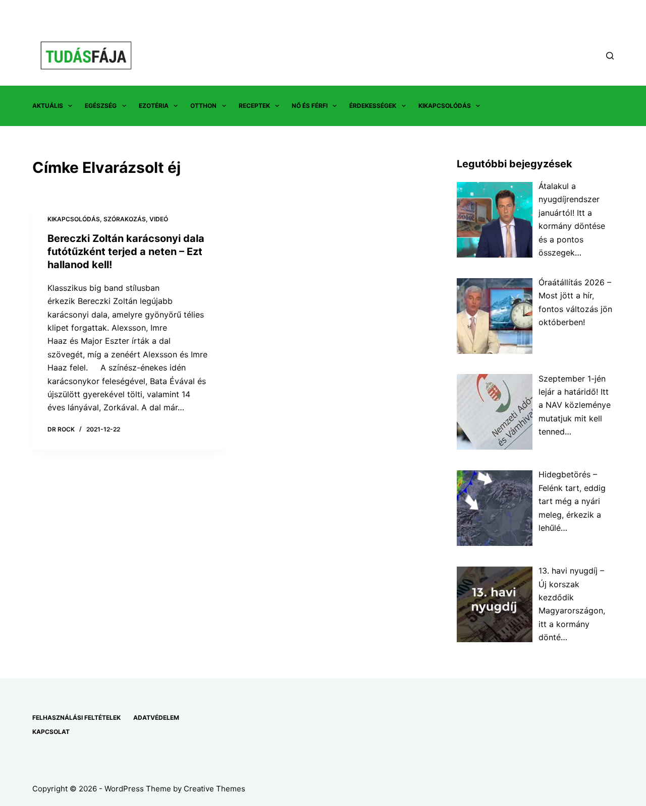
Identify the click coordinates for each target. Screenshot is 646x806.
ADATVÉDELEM (156, 717)
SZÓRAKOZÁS (124, 219)
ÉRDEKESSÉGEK (372, 105)
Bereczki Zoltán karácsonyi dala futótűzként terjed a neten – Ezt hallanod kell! (125, 251)
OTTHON (203, 105)
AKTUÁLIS (47, 105)
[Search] (610, 55)
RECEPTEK (254, 105)
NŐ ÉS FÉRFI (310, 105)
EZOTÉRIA (154, 105)
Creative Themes (214, 788)
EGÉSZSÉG (101, 105)
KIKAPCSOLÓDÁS (444, 105)
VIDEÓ (158, 219)
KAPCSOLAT (51, 731)
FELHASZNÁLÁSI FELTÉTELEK (76, 717)
